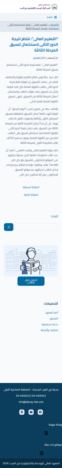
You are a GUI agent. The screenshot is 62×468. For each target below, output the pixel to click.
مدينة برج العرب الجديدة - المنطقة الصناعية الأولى (31, 389)
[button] (46, 433)
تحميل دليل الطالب (31, 281)
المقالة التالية (31, 194)
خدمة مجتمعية (50, 324)
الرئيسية (55, 24)
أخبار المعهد (51, 312)
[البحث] (8, 227)
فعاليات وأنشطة (49, 330)
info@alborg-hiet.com (31, 401)
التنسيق (36, 58)
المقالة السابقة (31, 187)
